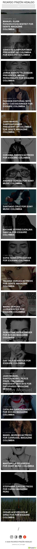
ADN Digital (22, 544)
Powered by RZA (15, 544)
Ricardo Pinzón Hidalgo (18, 2)
